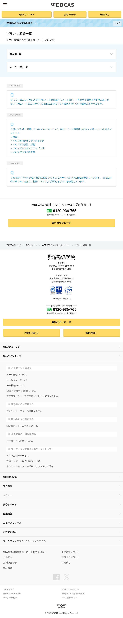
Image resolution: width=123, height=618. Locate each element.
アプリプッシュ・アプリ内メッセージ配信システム (32, 396)
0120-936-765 (64, 211)
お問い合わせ (70, 14)
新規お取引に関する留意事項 (73, 594)
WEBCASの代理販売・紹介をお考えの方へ (24, 552)
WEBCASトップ (14, 245)
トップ (117, 23)
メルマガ (7, 557)
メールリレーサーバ (16, 380)
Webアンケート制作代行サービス (23, 461)
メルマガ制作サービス (17, 455)
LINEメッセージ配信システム (21, 391)
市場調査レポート (70, 552)
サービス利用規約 (10, 598)
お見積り (66, 562)
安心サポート (31, 245)
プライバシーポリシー (70, 589)
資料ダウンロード (26, 14)
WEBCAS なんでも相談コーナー (56, 245)
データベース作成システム (19, 441)
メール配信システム (16, 374)
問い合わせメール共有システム (22, 426)
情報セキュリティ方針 (12, 594)
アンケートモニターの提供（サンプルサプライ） (31, 466)
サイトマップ (8, 589)
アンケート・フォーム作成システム (24, 411)
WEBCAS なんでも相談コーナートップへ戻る (32, 40)
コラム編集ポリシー (69, 598)
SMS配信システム (15, 385)
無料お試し (105, 14)
